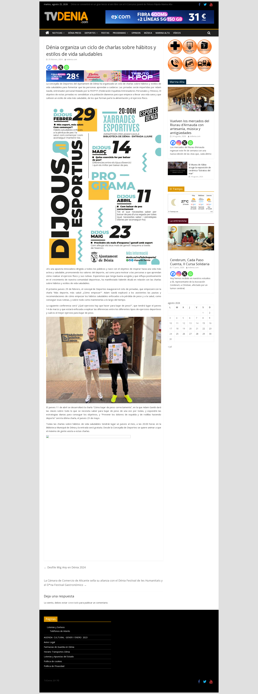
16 (210, 323)
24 (170, 333)
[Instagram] (54, 67)
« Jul (170, 346)
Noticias (57, 32)
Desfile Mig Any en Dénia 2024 (65, 567)
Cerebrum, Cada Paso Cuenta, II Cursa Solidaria (189, 262)
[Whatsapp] (66, 67)
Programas (119, 32)
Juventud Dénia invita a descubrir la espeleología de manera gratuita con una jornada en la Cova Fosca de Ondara (126, 4)
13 (190, 323)
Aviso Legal (49, 642)
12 (184, 323)
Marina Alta (163, 32)
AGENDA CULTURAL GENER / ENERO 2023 (65, 637)
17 (170, 328)
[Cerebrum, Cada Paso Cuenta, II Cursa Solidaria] (191, 227)
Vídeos (177, 32)
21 (197, 328)
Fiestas (105, 32)
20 (190, 328)
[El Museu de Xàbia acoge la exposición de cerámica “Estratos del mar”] (177, 163)
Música (148, 32)
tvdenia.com (72, 59)
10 (170, 323)
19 (184, 328)
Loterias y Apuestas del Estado (59, 656)
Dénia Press (74, 32)
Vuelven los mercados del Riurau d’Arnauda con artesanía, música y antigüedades (189, 127)
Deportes (90, 32)
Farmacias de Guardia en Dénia (59, 647)
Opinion (136, 32)
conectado (73, 602)
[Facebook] (49, 67)
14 (197, 323)
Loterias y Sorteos (56, 627)
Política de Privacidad (54, 666)
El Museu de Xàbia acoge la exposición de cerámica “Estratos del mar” (200, 169)
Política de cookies (53, 661)
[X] (60, 67)
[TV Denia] (47, 32)
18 (177, 328)
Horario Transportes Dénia (57, 651)
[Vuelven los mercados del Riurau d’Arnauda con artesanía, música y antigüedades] (191, 88)
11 (177, 323)
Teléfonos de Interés (60, 631)
